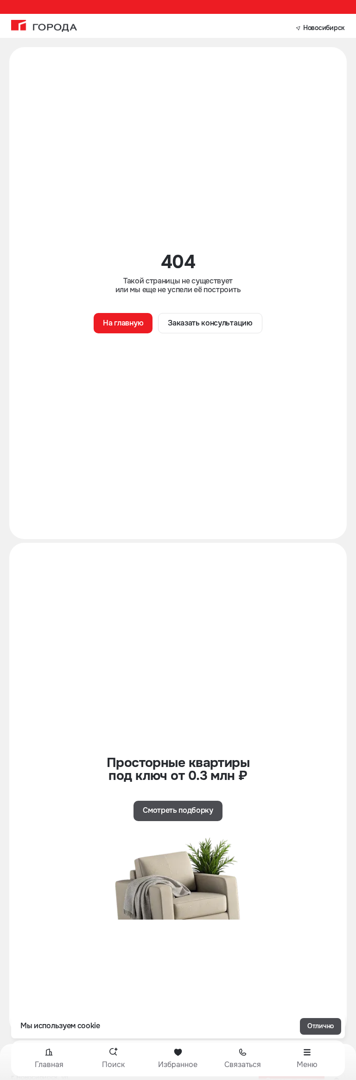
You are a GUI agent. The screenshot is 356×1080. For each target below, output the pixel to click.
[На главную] (44, 26)
